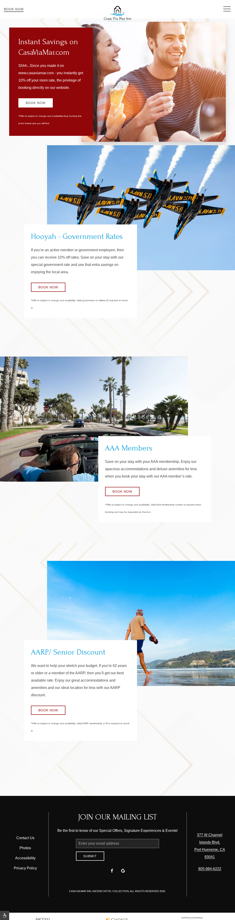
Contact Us (25, 838)
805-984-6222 (209, 869)
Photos (25, 848)
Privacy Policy (25, 868)
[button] (227, 9)
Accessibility (25, 858)
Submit (90, 856)
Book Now (14, 9)
